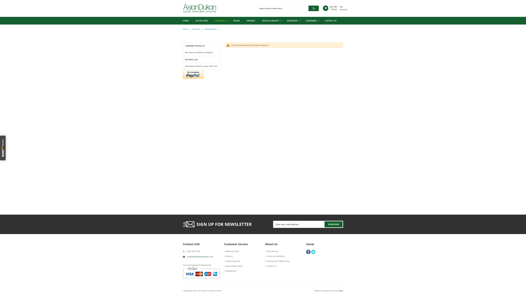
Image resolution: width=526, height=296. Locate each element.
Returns (229, 256)
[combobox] (288, 8)
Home (185, 29)
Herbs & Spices (211, 29)
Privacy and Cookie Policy (278, 261)
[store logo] (199, 8)
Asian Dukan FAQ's (234, 266)
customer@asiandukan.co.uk (200, 256)
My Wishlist (231, 271)
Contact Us (272, 266)
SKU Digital (339, 291)
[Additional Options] (193, 74)
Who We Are (272, 251)
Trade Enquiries (233, 261)
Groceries (196, 29)
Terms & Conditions (276, 256)
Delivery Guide (232, 251)
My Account (341, 7)
